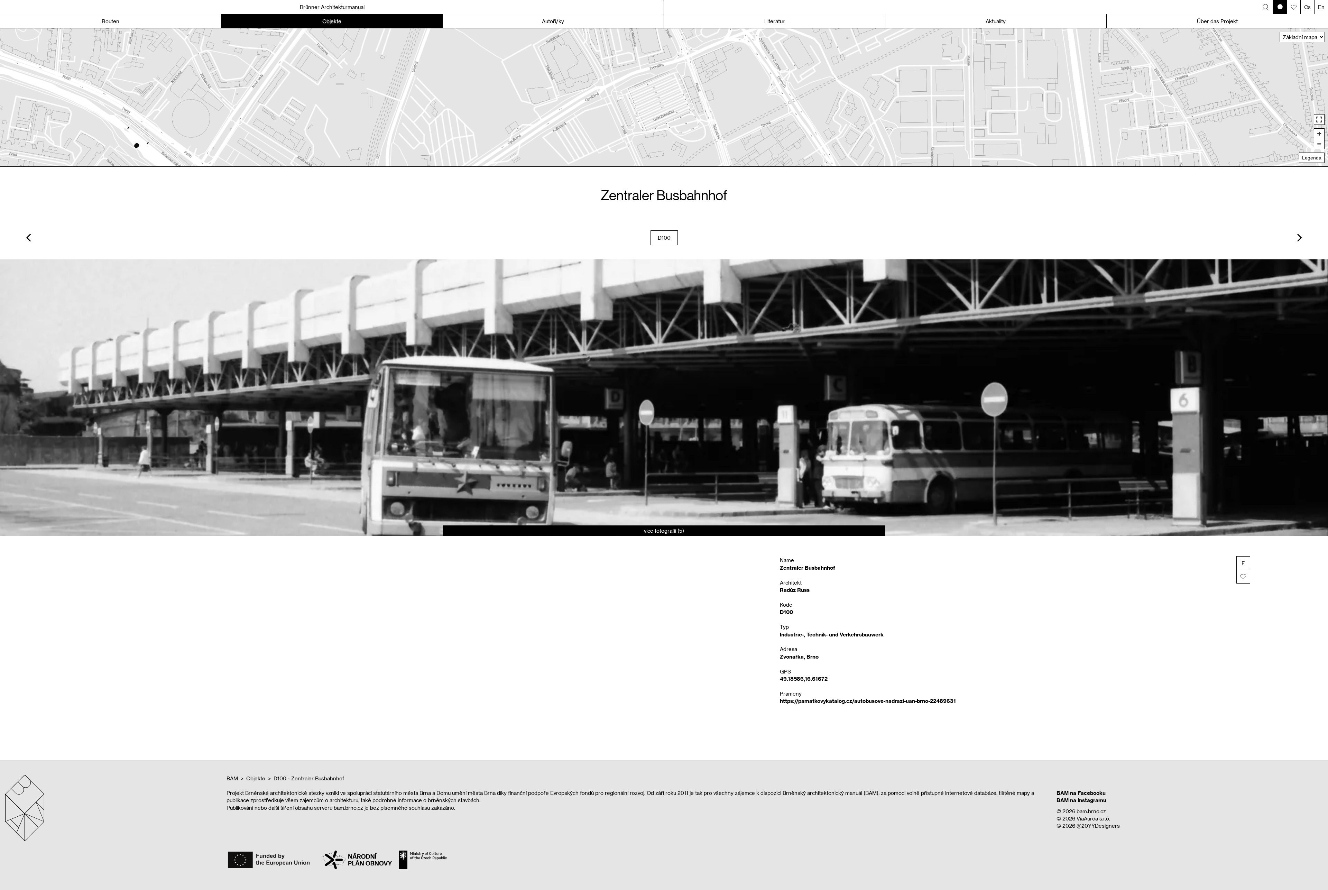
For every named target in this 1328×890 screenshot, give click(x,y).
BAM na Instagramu (1081, 800)
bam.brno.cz (1091, 811)
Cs (1307, 7)
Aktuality (996, 21)
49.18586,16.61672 (804, 679)
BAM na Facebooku (1081, 793)
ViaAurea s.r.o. (1093, 818)
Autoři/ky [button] (553, 21)
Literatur (774, 21)
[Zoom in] (1319, 134)
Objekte (255, 778)
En (1321, 7)
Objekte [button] (331, 21)
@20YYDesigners (1098, 826)
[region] (664, 97)
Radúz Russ (795, 590)
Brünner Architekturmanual (332, 7)
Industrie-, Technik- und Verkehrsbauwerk (832, 634)
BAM (232, 778)
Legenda (1311, 157)
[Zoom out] (1319, 144)
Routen (110, 21)
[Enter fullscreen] (1319, 119)
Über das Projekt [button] (1217, 21)
